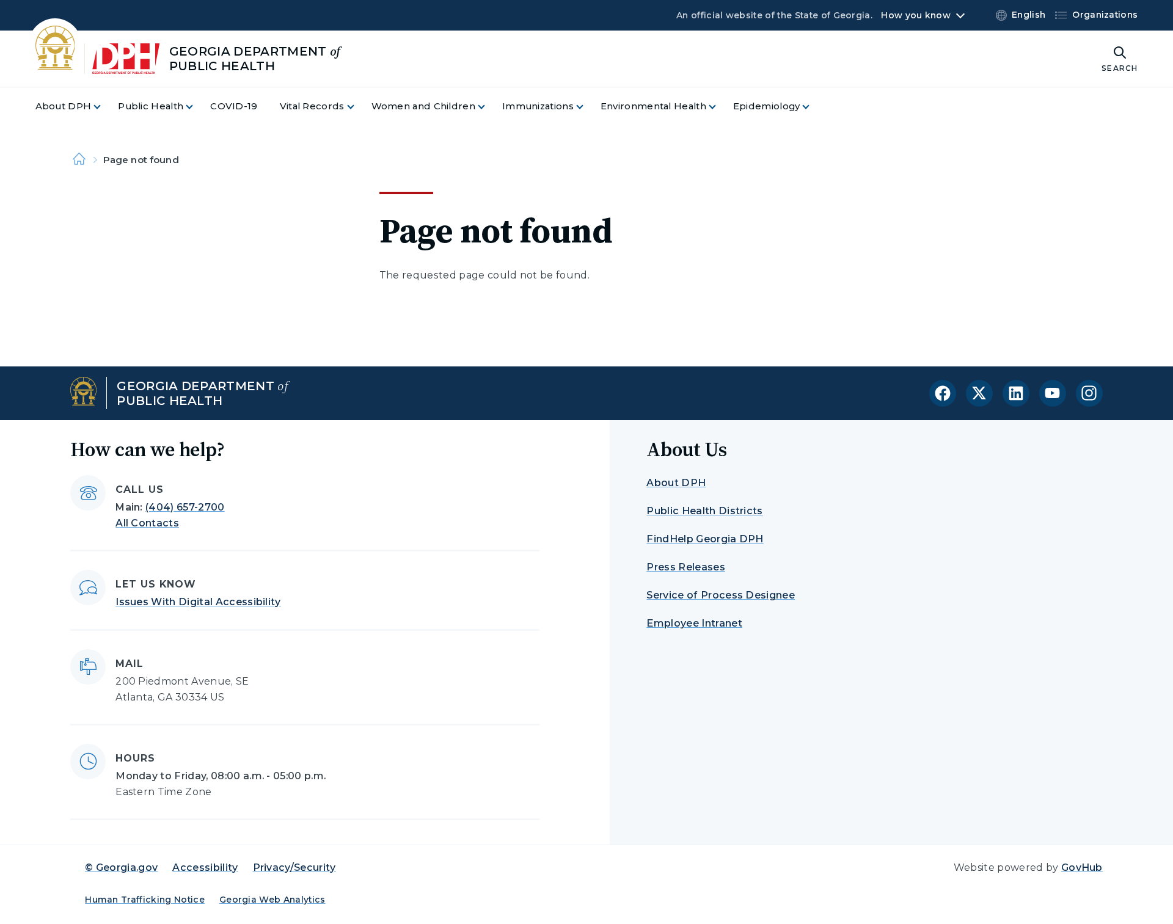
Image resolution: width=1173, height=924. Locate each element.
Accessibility (205, 867)
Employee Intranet (694, 623)
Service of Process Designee (720, 595)
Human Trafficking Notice (145, 899)
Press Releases (685, 567)
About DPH (676, 483)
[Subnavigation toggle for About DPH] (104, 106)
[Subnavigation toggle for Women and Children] (488, 106)
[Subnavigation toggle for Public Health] (196, 106)
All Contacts (147, 523)
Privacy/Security (294, 867)
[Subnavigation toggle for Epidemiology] (813, 106)
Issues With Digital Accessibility (198, 602)
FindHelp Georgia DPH (704, 539)
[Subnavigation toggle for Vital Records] (358, 106)
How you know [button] (915, 15)
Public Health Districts (704, 511)
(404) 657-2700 (184, 507)
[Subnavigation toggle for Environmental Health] (719, 106)
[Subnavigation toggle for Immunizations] (587, 106)
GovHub (1082, 867)
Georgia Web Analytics (272, 899)
